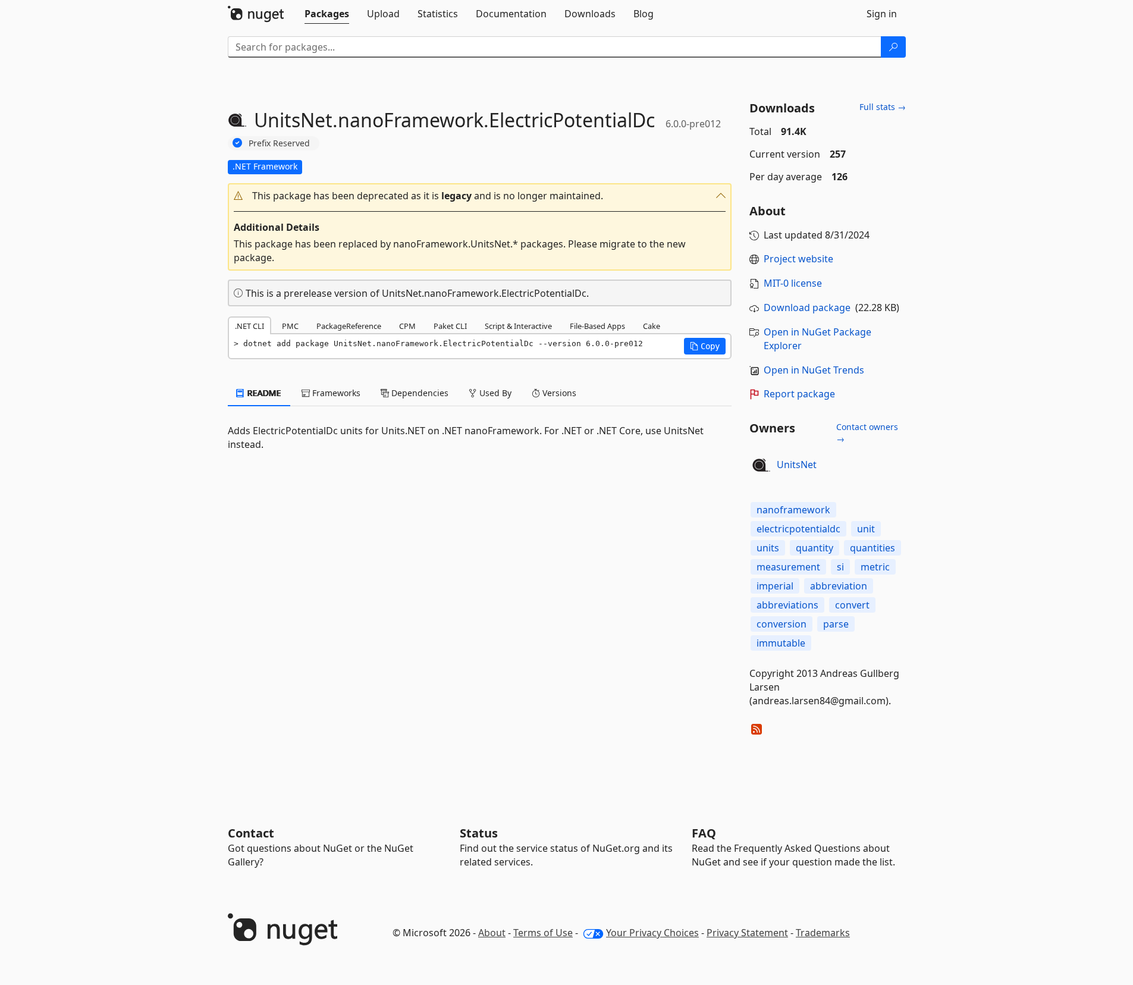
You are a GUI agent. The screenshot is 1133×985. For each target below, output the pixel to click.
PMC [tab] (290, 326)
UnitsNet (797, 464)
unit (866, 528)
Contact (251, 833)
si (840, 566)
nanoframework (793, 509)
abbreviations (787, 604)
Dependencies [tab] (418, 393)
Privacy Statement (747, 932)
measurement (788, 566)
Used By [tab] (494, 393)
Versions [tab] (558, 393)
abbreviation (838, 585)
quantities (872, 547)
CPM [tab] (407, 326)
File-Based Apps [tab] (597, 326)
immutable (781, 643)
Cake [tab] (651, 326)
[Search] (893, 47)
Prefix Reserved (279, 143)
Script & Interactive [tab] (518, 326)
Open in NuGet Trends (814, 370)
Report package (799, 393)
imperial (775, 585)
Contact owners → (867, 432)
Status (479, 833)
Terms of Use (543, 932)
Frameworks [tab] (335, 393)
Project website (798, 258)
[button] (480, 196)
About (492, 932)
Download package (807, 307)
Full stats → (882, 106)
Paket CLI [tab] (450, 326)
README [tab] (263, 393)
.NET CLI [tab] (249, 326)
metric (875, 566)
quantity (814, 547)
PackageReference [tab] (348, 326)
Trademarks (823, 932)
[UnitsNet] (761, 465)
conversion (781, 623)
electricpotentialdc (798, 528)
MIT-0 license (793, 283)
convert (852, 604)
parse (836, 623)
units (768, 547)
